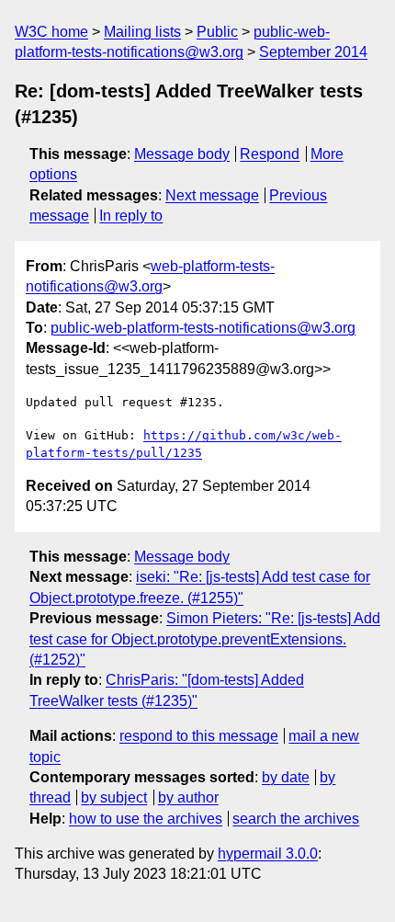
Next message (212, 195)
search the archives (295, 818)
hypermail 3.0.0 (268, 853)
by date (286, 777)
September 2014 (313, 52)
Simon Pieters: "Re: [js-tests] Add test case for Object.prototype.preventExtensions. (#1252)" (204, 638)
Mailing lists (142, 32)
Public (217, 32)
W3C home (51, 32)
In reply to (131, 215)
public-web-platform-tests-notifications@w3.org (203, 328)
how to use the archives (145, 818)
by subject (114, 797)
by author (188, 797)
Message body (182, 154)
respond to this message (198, 736)
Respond (269, 154)
